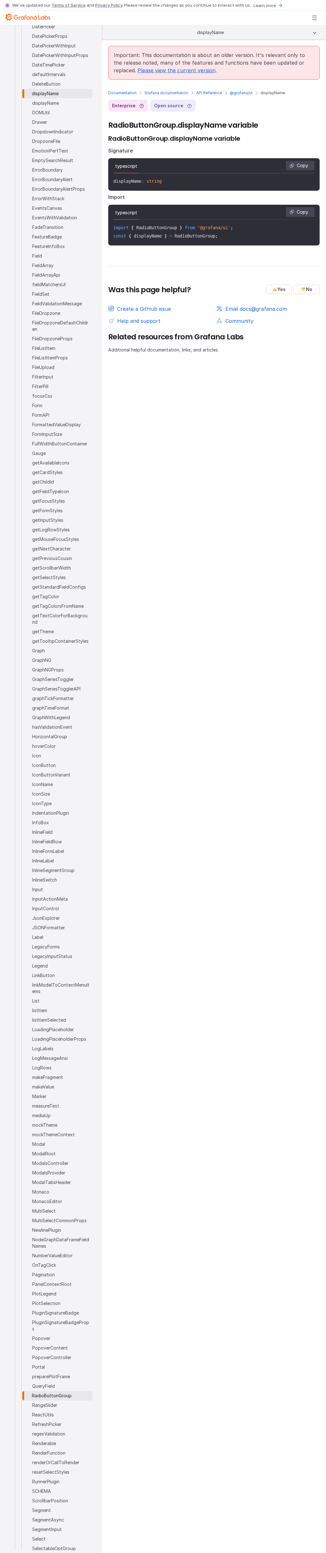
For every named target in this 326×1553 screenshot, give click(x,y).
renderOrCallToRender (55, 1462)
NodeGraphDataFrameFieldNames (60, 1243)
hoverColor (44, 746)
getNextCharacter (51, 548)
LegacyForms (46, 946)
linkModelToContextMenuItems (60, 988)
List (35, 1000)
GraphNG (41, 660)
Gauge (39, 453)
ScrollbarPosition (50, 1500)
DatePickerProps (49, 36)
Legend (40, 965)
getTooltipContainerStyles (60, 641)
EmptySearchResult (52, 160)
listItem (39, 1010)
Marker (39, 1096)
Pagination (43, 1274)
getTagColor (45, 596)
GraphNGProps (48, 669)
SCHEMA (41, 1491)
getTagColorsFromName (58, 606)
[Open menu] (314, 17)
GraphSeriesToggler (53, 679)
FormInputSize (47, 434)
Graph (38, 650)
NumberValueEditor (52, 1255)
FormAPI (40, 415)
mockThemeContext (53, 1134)
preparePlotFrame (51, 1376)
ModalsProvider (48, 1172)
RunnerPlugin (46, 1481)
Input (37, 889)
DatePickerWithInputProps (60, 55)
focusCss (42, 396)
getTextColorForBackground (60, 619)
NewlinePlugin (46, 1230)
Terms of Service (69, 5)
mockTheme (44, 1125)
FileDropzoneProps (52, 338)
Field (37, 256)
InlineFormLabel (48, 851)
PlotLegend (44, 1293)
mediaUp (41, 1115)
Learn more (264, 5)
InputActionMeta (50, 899)
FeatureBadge (47, 236)
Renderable (44, 1443)
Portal (38, 1367)
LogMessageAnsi (50, 1058)
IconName (42, 784)
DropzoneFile (46, 141)
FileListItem (43, 348)
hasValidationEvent (52, 727)
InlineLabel (43, 860)
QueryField (43, 1386)
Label (37, 937)
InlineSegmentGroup (53, 870)
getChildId (43, 482)
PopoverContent (50, 1348)
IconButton (44, 765)
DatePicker (43, 26)
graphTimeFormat (50, 708)
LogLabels (42, 1048)
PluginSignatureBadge (55, 1312)
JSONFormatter (48, 927)
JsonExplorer (46, 918)
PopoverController (51, 1357)
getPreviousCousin (52, 558)
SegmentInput (47, 1529)
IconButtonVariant (51, 774)
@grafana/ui (241, 92)
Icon (36, 755)
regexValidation (48, 1433)
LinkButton (43, 975)
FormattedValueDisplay (56, 424)
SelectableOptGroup (54, 1548)
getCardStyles (47, 472)
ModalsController (50, 1163)
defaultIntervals (49, 74)
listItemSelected (49, 1020)
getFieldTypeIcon (50, 491)
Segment (41, 1510)
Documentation (122, 92)
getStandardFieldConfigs (59, 587)
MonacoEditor (47, 1201)
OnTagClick (44, 1265)
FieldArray (42, 265)
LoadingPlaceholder (53, 1029)
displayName (45, 93)
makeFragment (47, 1077)
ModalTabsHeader (51, 1182)
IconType (42, 803)
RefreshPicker (46, 1424)
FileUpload (43, 367)
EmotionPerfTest (50, 150)
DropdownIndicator (52, 131)
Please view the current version (177, 70)
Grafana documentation (166, 92)
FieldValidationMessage (57, 303)
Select (39, 1539)
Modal (38, 1144)
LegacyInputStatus (52, 956)
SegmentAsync (48, 1519)
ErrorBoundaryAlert (52, 179)
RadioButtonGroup (52, 1395)
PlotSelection (46, 1303)
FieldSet (40, 294)
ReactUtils (43, 1414)
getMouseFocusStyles (55, 539)
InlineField (42, 832)
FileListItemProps (50, 357)
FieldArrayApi (46, 275)
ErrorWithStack (48, 198)
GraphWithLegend (51, 717)
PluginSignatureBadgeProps (60, 1325)
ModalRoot (44, 1153)
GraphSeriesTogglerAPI (56, 688)
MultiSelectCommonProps (59, 1220)
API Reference (209, 92)
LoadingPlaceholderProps (59, 1039)
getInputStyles (47, 520)
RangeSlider (44, 1405)
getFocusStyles (48, 501)
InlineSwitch (44, 880)
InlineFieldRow (47, 841)
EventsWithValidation (54, 217)
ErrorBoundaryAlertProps (58, 189)
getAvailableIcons (50, 462)
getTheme (43, 631)
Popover (41, 1338)
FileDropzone (46, 313)
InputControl (45, 908)
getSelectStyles (49, 577)
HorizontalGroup (49, 736)
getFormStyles (47, 510)
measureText (45, 1106)
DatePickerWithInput (54, 45)
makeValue (43, 1086)
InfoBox (40, 822)
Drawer (39, 122)
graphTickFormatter (53, 698)
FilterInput (42, 376)
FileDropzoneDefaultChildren (60, 326)
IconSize (41, 794)
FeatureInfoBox (48, 246)
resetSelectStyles (50, 1472)
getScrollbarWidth (51, 568)
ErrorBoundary (47, 170)
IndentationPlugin (50, 813)
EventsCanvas (47, 208)
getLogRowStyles (51, 529)
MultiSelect (44, 1211)
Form (37, 405)
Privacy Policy (108, 5)
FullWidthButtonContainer (59, 443)
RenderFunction (49, 1453)
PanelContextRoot (52, 1284)
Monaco (40, 1192)
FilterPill (40, 386)
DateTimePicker (48, 64)
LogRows (42, 1067)
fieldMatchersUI (49, 284)
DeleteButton (46, 84)
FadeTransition (47, 227)
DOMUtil (41, 112)
